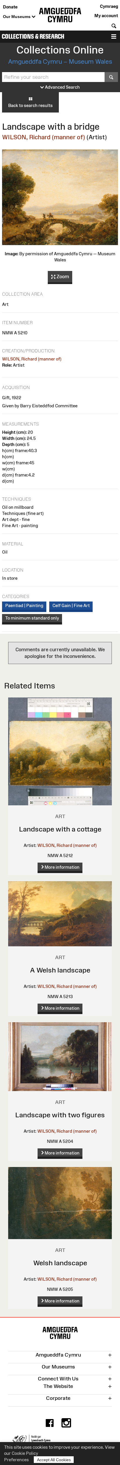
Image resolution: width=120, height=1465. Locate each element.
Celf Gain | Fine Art (71, 605)
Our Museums (17, 16)
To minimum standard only (32, 617)
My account (106, 15)
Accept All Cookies (54, 1459)
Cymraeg (109, 6)
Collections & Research (33, 36)
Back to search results (30, 105)
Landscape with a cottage (60, 829)
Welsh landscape (60, 1263)
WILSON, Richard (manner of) (43, 137)
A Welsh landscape (60, 970)
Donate (10, 6)
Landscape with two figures (60, 1115)
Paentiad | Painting (24, 605)
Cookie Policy (25, 1453)
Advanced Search (62, 87)
